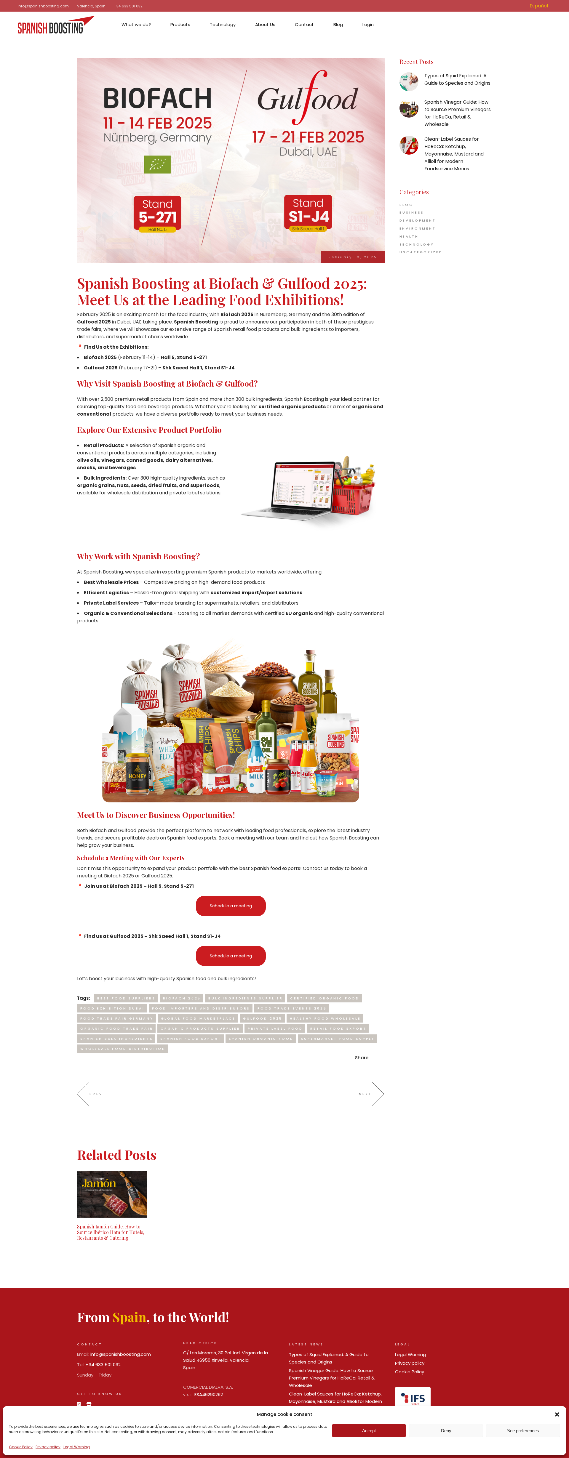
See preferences (523, 1430)
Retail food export (338, 1028)
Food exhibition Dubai (112, 1008)
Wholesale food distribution (123, 1048)
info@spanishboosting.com (43, 6)
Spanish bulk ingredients (116, 1038)
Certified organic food (324, 998)
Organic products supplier (200, 1028)
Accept (369, 1430)
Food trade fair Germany (117, 1018)
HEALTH (409, 236)
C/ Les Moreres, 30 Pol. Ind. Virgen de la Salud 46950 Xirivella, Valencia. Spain (225, 1360)
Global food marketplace (198, 1018)
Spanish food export (190, 1038)
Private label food (275, 1028)
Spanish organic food (261, 1038)
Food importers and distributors (201, 1008)
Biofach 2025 (182, 998)
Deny (446, 1430)
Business (411, 212)
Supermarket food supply (338, 1038)
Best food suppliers (126, 998)
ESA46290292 (208, 1394)
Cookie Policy (21, 1446)
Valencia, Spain (91, 6)
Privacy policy (48, 1446)
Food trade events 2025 (292, 1008)
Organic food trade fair (116, 1028)
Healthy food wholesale (325, 1018)
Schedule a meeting (231, 906)
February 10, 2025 (353, 257)
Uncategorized (421, 252)
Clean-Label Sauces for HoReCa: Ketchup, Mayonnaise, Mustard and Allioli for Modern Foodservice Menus (454, 154)
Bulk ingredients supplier (245, 998)
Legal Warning (76, 1446)
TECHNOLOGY (416, 244)
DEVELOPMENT (417, 220)
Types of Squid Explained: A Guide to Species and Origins (457, 79)
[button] (557, 1414)
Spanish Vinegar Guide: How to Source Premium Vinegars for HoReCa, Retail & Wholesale (457, 113)
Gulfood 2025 (262, 1018)
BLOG (406, 204)
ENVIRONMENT (417, 228)
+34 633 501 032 (128, 6)
